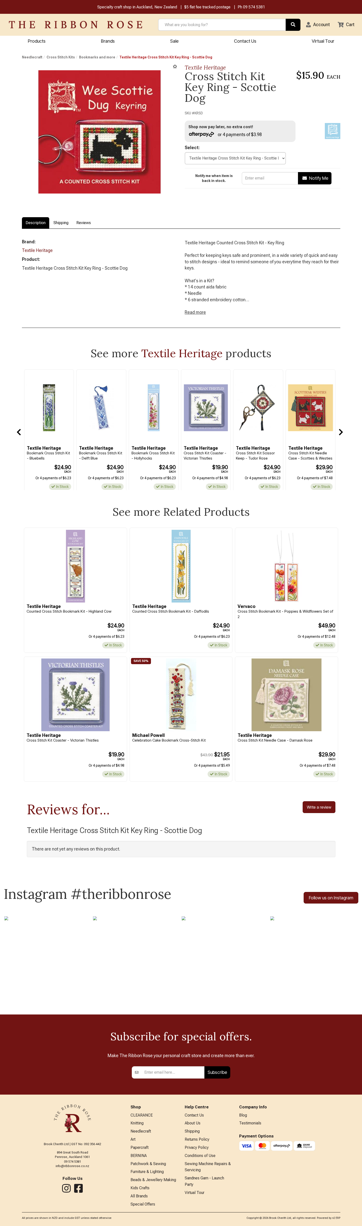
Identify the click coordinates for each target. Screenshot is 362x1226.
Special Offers (143, 1204)
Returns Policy (197, 1139)
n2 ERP (336, 1218)
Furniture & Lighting (147, 1171)
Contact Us (245, 41)
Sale (174, 41)
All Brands (139, 1196)
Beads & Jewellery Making (153, 1179)
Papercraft (139, 1147)
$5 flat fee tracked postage (207, 7)
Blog (243, 1115)
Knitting (137, 1123)
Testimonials (250, 1123)
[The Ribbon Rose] (75, 24)
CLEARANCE (142, 1115)
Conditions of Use (200, 1155)
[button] (318, 24)
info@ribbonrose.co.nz (72, 1166)
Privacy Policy (197, 1147)
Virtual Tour (323, 41)
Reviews (83, 222)
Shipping (60, 222)
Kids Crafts (140, 1188)
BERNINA (139, 1155)
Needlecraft (32, 57)
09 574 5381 (254, 7)
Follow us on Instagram (331, 897)
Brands (108, 41)
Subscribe (217, 1072)
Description (36, 222)
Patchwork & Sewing (148, 1163)
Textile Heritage (205, 67)
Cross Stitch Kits (61, 57)
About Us (192, 1123)
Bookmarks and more (97, 57)
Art (133, 1139)
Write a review (319, 807)
